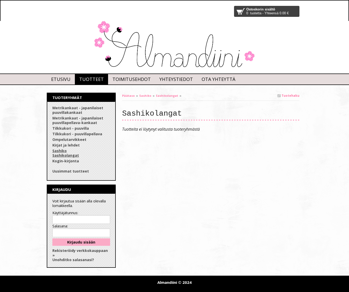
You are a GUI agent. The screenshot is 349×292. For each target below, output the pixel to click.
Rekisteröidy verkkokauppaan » (80, 253)
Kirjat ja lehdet (66, 145)
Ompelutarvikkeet (69, 139)
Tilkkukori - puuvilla (70, 128)
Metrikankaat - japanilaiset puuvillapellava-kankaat (77, 120)
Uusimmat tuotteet (70, 171)
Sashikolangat (167, 96)
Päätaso (128, 96)
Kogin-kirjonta (65, 161)
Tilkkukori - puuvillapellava (77, 133)
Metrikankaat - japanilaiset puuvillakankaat (77, 110)
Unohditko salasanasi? (73, 259)
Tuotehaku (290, 95)
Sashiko (145, 96)
